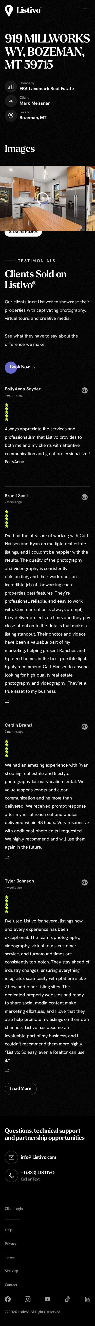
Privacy (10, 1244)
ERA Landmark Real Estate (47, 88)
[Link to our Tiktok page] (67, 1299)
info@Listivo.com (38, 1157)
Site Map (11, 1271)
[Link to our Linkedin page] (87, 1299)
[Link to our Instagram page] (28, 1299)
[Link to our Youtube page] (48, 1299)
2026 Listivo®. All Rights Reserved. (33, 1312)
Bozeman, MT (33, 117)
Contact (11, 1285)
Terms (10, 1257)
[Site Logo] (23, 11)
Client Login (14, 1209)
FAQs (8, 1230)
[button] (23, 368)
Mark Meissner (35, 103)
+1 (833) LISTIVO (37, 1176)
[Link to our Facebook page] (8, 1299)
